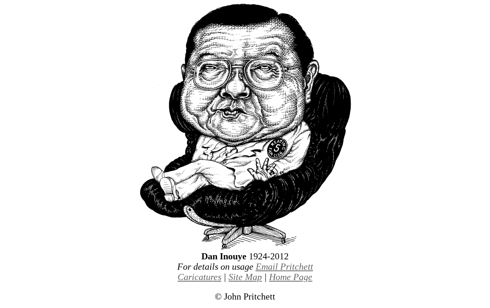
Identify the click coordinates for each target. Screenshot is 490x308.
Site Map (245, 277)
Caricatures (199, 277)
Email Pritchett (284, 267)
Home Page (290, 277)
